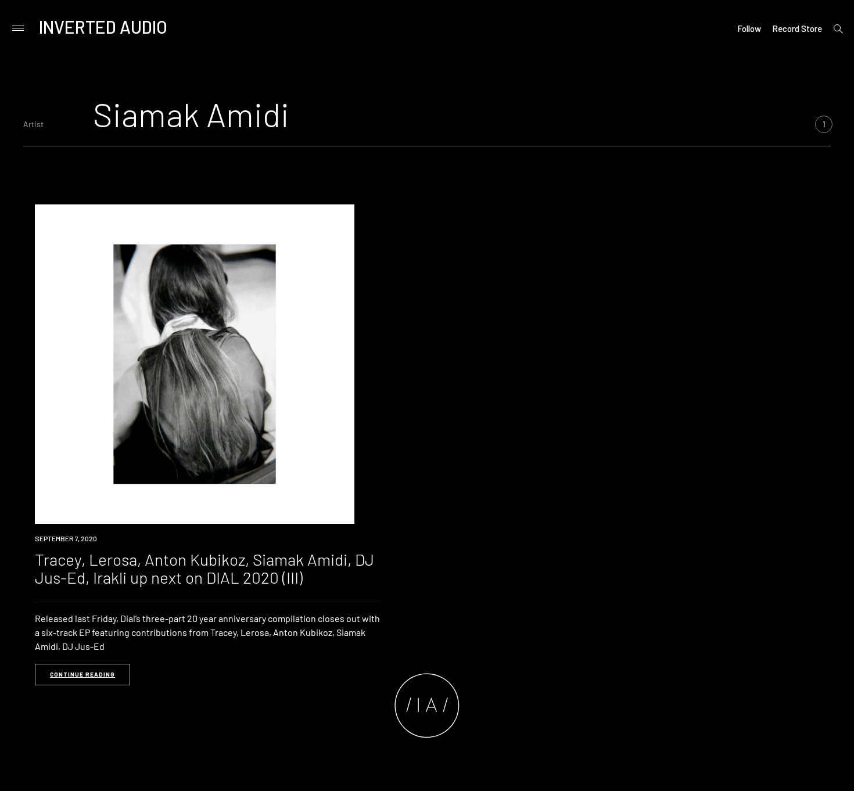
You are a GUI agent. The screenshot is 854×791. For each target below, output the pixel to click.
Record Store (797, 28)
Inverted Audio (103, 26)
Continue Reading (82, 674)
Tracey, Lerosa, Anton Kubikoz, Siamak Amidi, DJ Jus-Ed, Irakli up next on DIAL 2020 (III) (204, 568)
